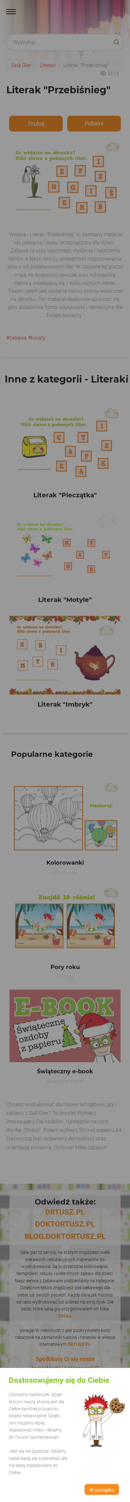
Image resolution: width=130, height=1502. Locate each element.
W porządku (101, 1490)
